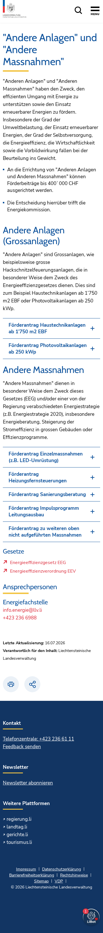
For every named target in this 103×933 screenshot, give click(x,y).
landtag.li (17, 827)
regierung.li (19, 819)
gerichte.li (17, 834)
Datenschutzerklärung (61, 869)
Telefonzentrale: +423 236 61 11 (38, 739)
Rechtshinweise (74, 875)
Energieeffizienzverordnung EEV (43, 572)
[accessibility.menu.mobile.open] (95, 12)
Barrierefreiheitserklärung (31, 875)
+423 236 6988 (20, 618)
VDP (59, 881)
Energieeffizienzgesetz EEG (38, 564)
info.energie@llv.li (22, 610)
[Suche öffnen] (78, 11)
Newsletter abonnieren (28, 783)
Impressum (26, 869)
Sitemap (41, 881)
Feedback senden (22, 746)
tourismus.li (19, 842)
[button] (51, 328)
